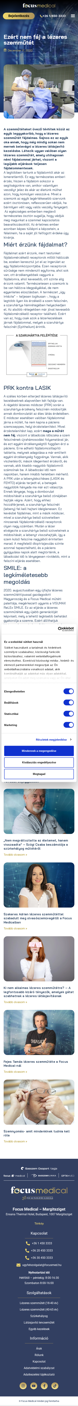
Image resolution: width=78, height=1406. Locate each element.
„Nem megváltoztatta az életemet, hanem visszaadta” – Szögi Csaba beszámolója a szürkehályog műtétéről (36, 844)
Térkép (39, 1223)
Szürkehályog (39, 1316)
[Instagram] (23, 1385)
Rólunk (39, 1355)
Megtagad (39, 773)
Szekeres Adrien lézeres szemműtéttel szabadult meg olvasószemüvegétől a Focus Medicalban (38, 918)
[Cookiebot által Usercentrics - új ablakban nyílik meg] (58, 629)
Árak (39, 1348)
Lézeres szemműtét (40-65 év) (39, 1309)
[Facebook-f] (44, 1385)
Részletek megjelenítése (51, 739)
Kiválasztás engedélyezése (39, 762)
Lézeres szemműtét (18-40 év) (39, 1303)
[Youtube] (33, 1385)
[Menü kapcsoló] (73, 16)
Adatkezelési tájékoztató (39, 1374)
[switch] (68, 702)
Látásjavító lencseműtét (39, 1322)
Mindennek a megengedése (39, 750)
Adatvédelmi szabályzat (39, 1368)
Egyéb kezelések (39, 1329)
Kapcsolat (39, 1361)
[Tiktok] (54, 1385)
